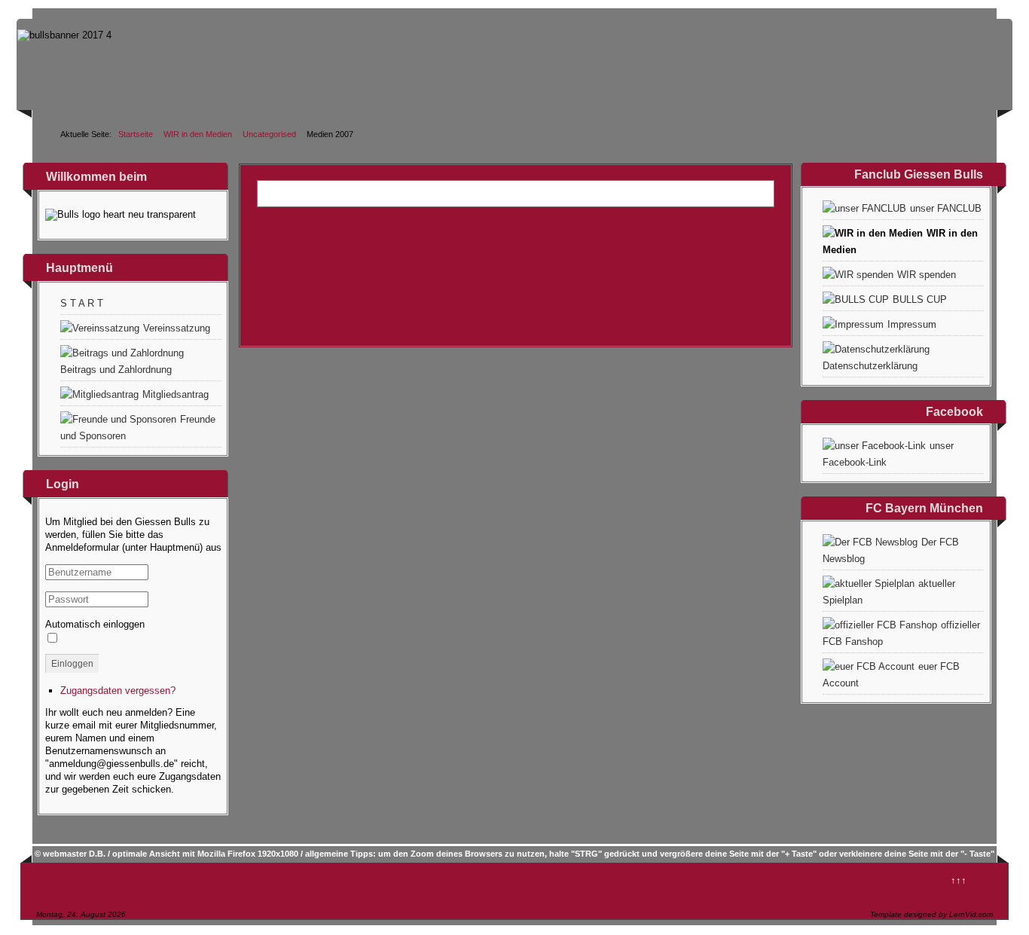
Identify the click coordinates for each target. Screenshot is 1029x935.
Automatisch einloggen (95, 624)
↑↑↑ (958, 880)
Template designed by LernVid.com (931, 914)
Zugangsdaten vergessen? (118, 690)
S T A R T (81, 303)
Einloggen (72, 663)
